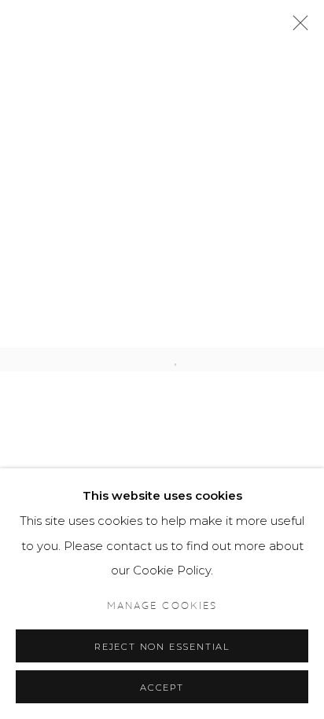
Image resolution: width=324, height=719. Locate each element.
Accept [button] (162, 687)
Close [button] (296, 27)
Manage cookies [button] (162, 606)
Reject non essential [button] (162, 646)
